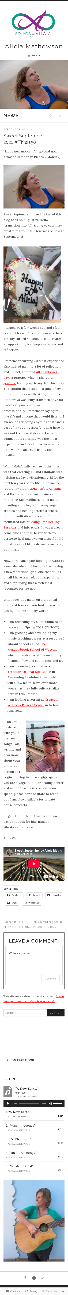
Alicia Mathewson (34, 46)
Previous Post (49, 115)
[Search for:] (34, 1012)
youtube (9, 383)
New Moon (24, 922)
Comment (50, 978)
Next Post (61, 115)
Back (55, 115)
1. (18, 1114)
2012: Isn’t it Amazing (46, 489)
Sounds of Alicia (43, 927)
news (38, 922)
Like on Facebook (18, 1060)
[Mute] (50, 1103)
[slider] (58, 1103)
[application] (34, 1103)
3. (18, 1141)
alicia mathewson (16, 927)
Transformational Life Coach (29, 672)
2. (20, 1127)
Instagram (34, 1278)
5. (19, 1168)
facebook (25, 1278)
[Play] (8, 1103)
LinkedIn (43, 1278)
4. (21, 1155)
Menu (36, 55)
